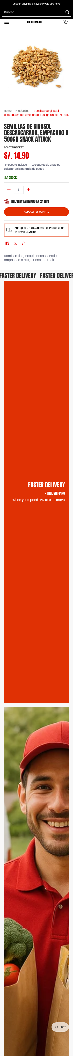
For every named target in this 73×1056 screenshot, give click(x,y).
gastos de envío (46, 165)
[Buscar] (67, 12)
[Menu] (6, 22)
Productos (22, 111)
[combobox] (33, 12)
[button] (65, 22)
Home (8, 111)
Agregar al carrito (36, 211)
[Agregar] (28, 189)
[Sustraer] (9, 189)
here (57, 4)
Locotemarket (35, 22)
